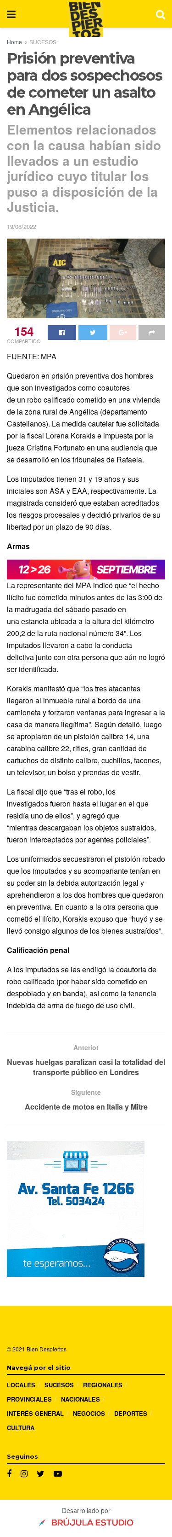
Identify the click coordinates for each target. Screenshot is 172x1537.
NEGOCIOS (89, 1413)
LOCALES (21, 1384)
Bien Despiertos (47, 1349)
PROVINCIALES (29, 1399)
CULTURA (20, 1427)
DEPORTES (130, 1413)
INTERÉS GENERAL (35, 1413)
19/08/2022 (21, 226)
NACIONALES (80, 1399)
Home (14, 42)
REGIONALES (102, 1384)
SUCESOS (42, 42)
